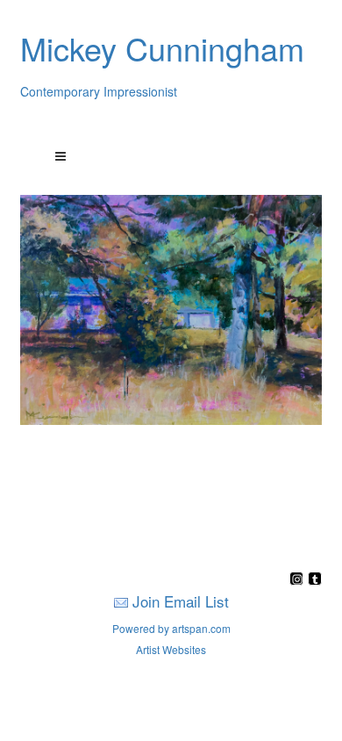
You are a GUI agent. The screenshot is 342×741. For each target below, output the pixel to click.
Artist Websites (171, 649)
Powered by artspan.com (171, 628)
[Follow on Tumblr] (315, 580)
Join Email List (180, 601)
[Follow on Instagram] (298, 580)
